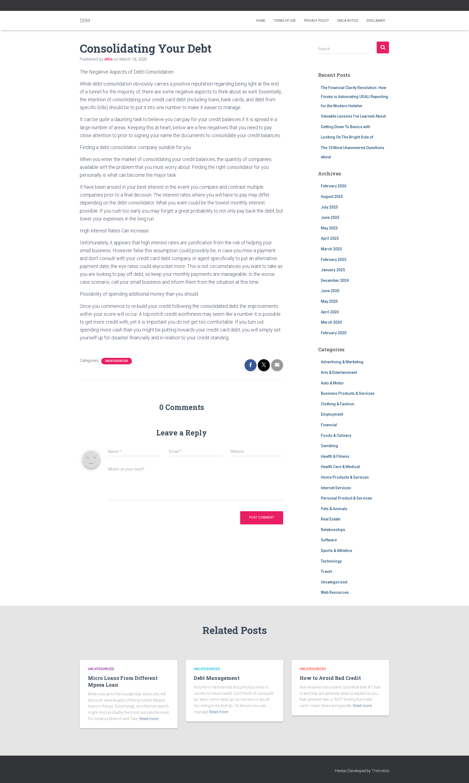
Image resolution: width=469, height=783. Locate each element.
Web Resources (335, 592)
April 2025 (330, 238)
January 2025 (333, 270)
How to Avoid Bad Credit (330, 678)
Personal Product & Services (346, 498)
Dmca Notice (348, 21)
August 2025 (332, 196)
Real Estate (330, 519)
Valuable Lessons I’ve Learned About (353, 116)
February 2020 (333, 333)
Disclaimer (376, 21)
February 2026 (333, 186)
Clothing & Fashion (337, 404)
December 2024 (335, 280)
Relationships (333, 530)
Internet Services (336, 488)
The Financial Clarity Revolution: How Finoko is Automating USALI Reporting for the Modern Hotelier (354, 97)
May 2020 (329, 301)
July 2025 (329, 207)
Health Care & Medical (340, 467)
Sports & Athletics (336, 550)
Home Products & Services (345, 477)
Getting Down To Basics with (345, 127)
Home (260, 21)
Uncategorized (116, 360)
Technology (331, 561)
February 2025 (333, 259)
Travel (326, 571)
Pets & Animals (334, 509)
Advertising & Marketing (342, 362)
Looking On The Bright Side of (347, 137)
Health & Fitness (335, 456)
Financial (329, 425)
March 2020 (331, 322)
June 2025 (330, 217)
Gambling (329, 446)
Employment (332, 414)
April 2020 (330, 312)
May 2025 (329, 228)
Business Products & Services (348, 393)
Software (329, 540)
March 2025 (331, 249)
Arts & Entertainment (339, 372)
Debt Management (217, 678)
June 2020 (330, 291)
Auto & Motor (332, 383)
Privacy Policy (316, 21)
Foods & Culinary (336, 435)
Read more (149, 718)
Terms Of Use (285, 21)
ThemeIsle (380, 771)
